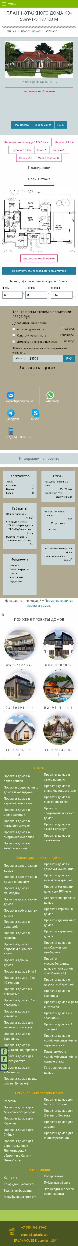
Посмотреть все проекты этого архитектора (39, 270)
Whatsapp (52, 401)
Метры (55, 287)
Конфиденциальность (19, 1184)
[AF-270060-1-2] (19, 729)
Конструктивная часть (31, 335)
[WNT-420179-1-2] (19, 644)
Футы (5, 287)
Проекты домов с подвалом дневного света (18, 949)
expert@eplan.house (20, 401)
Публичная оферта (57, 1182)
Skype (35, 419)
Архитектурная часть (30, 329)
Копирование (53, 1176)
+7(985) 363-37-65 (34, 1227)
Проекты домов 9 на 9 (20, 971)
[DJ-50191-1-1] (19, 687)
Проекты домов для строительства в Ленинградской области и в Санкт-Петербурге (18, 1150)
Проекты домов (30, 31)
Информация (43, 124)
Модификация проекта (20, 1197)
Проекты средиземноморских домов (59, 813)
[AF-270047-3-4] (58, 729)
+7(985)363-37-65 (18, 437)
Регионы (10, 1101)
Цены (60, 124)
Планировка (21, 124)
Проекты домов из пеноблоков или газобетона (57, 947)
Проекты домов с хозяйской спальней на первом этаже (60, 1040)
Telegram (12, 419)
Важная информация (18, 1190)
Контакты (11, 1178)
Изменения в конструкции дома (37, 341)
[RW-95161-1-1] (58, 687)
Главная (11, 31)
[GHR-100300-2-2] (58, 644)
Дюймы (30, 287)
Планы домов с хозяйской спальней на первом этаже (60, 1056)
